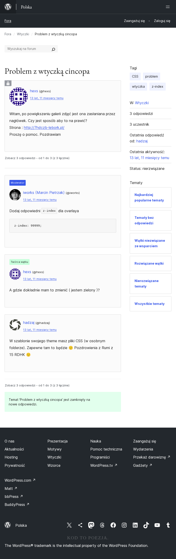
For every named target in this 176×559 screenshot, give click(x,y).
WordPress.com (20, 480)
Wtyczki (23, 34)
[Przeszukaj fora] (53, 48)
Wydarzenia (143, 449)
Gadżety (142, 465)
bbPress (14, 496)
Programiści (100, 457)
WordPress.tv (104, 465)
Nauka (95, 441)
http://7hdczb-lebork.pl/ (44, 127)
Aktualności (14, 449)
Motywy (54, 449)
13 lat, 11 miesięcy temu (46, 98)
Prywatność (15, 465)
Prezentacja (57, 441)
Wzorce (53, 465)
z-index (157, 86)
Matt (11, 488)
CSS (135, 76)
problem (151, 76)
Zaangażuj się (144, 441)
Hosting (11, 457)
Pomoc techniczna (106, 449)
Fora (8, 21)
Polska (21, 525)
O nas (9, 441)
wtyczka (138, 86)
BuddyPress (17, 504)
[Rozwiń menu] (168, 7)
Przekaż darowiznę (151, 457)
